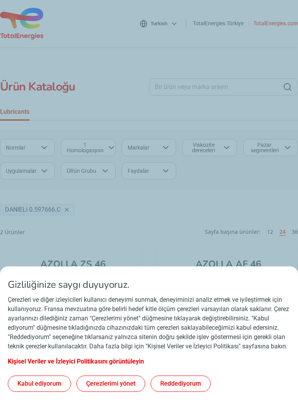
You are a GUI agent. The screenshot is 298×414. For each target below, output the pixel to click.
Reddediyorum (180, 383)
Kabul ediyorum (39, 383)
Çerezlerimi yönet (110, 383)
